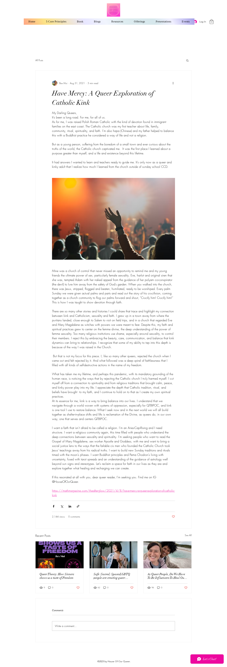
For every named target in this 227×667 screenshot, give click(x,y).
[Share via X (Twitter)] (61, 506)
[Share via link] (78, 506)
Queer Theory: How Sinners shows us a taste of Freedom (57, 576)
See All (188, 535)
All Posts (39, 60)
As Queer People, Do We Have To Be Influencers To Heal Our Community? (166, 576)
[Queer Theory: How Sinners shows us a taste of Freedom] (60, 554)
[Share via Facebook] (53, 506)
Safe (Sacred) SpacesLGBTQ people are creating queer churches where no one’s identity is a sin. (113, 576)
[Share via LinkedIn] (69, 506)
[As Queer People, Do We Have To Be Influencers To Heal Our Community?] (167, 554)
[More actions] (173, 83)
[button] (212, 21)
